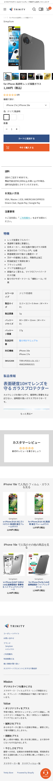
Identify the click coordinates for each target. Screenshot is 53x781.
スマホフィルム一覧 (31, 763)
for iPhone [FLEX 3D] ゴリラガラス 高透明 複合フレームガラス (13, 524)
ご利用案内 (25, 217)
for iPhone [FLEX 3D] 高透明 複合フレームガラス (39, 522)
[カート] (47, 9)
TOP (5, 17)
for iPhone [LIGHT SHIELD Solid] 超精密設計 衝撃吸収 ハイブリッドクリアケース (13, 585)
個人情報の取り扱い (11, 663)
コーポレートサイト (11, 633)
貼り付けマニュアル (28, 340)
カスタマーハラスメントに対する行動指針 (20, 668)
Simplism (9, 21)
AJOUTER (9, 649)
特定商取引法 (9, 658)
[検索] (34, 9)
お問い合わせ (9, 638)
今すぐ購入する (26, 147)
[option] (26, 163)
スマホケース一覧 (12, 763)
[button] (10, 94)
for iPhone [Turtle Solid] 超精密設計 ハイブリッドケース (39, 584)
